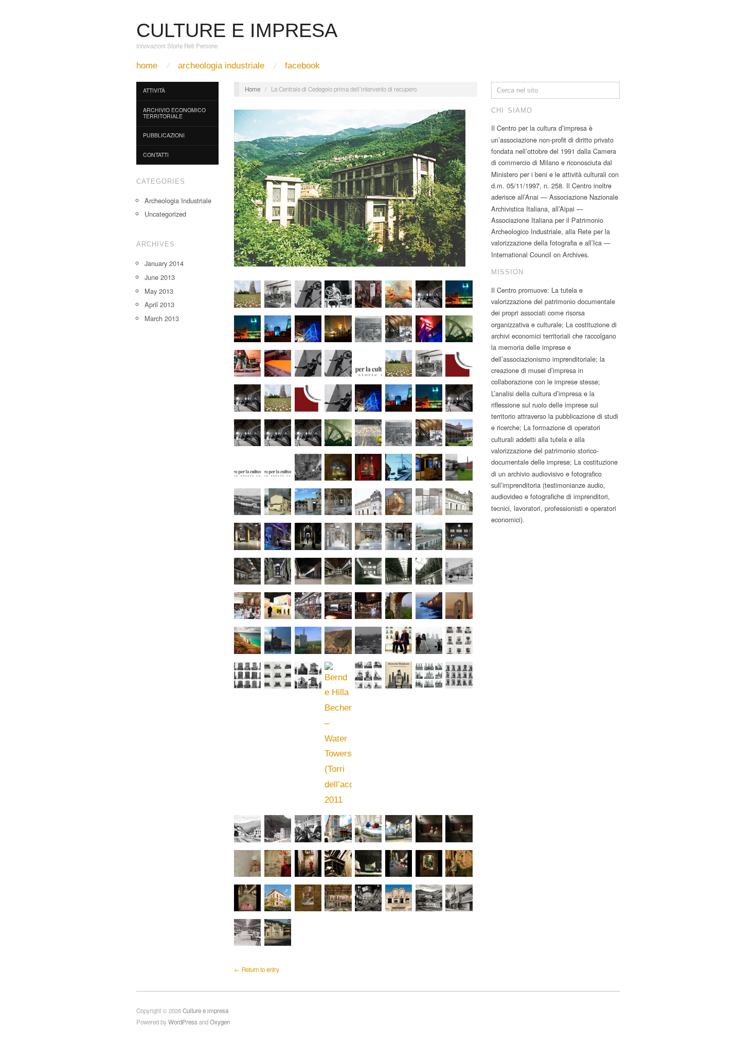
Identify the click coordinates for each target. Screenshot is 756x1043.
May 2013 (159, 291)
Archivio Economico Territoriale (174, 113)
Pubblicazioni (164, 135)
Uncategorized (165, 214)
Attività (154, 90)
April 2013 (159, 304)
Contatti (156, 154)
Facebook (302, 65)
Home (146, 65)
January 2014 (164, 263)
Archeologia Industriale (221, 65)
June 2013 (160, 277)
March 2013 (162, 318)
